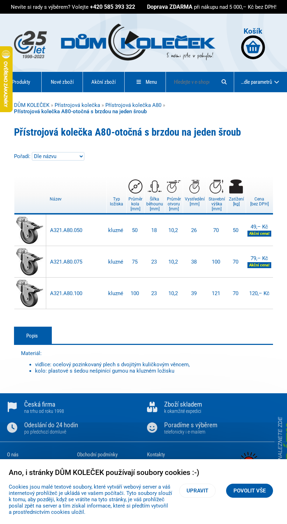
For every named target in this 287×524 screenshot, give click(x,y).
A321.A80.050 (66, 230)
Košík (253, 31)
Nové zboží (62, 82)
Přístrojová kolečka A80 (133, 105)
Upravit (197, 491)
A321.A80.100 (66, 293)
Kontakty (156, 454)
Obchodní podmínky (97, 454)
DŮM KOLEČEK (31, 105)
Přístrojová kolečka (77, 105)
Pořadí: (23, 156)
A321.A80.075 (66, 262)
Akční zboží (103, 82)
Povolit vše (249, 491)
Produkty (21, 82)
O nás (13, 454)
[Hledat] (224, 82)
